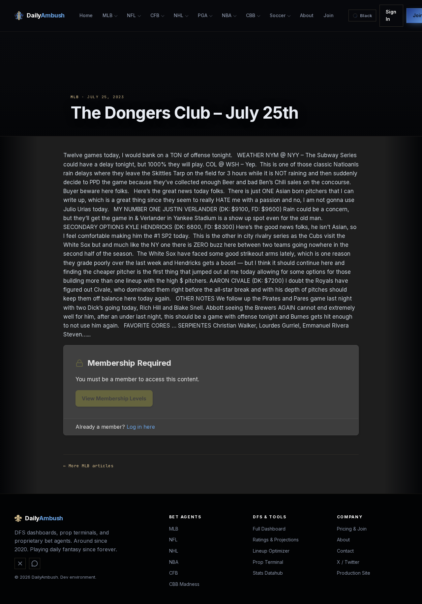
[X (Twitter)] (20, 563)
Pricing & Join (352, 529)
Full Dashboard (269, 529)
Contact (345, 551)
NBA (226, 15)
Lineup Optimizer (271, 551)
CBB (250, 15)
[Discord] (34, 563)
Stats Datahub (268, 573)
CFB (154, 15)
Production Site (353, 573)
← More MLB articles (88, 466)
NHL (178, 15)
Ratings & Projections (276, 539)
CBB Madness (184, 584)
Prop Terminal (268, 562)
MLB (107, 15)
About (307, 15)
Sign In (391, 15)
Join (328, 15)
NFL (131, 15)
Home (86, 15)
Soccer (278, 15)
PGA (202, 15)
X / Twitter (348, 562)
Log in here (141, 426)
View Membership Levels (114, 398)
